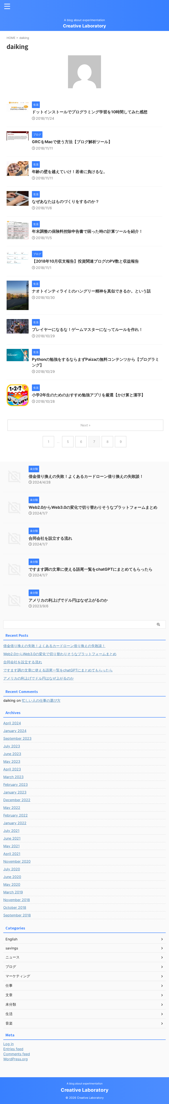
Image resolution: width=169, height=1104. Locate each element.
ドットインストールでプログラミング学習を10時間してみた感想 (89, 112)
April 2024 (12, 723)
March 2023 (13, 777)
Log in (8, 1044)
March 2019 (13, 892)
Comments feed (16, 1054)
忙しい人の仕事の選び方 (41, 700)
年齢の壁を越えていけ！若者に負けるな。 (69, 171)
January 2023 (14, 792)
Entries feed (13, 1049)
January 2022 (14, 823)
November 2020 (17, 861)
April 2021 (11, 853)
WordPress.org (15, 1059)
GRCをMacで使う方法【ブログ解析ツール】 (72, 141)
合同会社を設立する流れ (50, 538)
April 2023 (12, 769)
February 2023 (15, 784)
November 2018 (16, 900)
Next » (85, 425)
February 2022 (15, 815)
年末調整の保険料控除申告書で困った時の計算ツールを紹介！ (87, 231)
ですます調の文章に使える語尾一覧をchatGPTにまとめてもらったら (90, 569)
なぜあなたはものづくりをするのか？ (65, 201)
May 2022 (11, 807)
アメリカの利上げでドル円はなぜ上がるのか (68, 600)
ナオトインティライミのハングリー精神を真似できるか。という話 (91, 291)
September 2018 (17, 915)
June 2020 (12, 877)
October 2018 (14, 907)
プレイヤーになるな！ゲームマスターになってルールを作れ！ (87, 329)
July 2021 (11, 830)
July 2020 (11, 869)
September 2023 (17, 738)
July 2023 (11, 746)
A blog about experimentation (85, 1083)
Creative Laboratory (84, 26)
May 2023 (11, 761)
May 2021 (11, 846)
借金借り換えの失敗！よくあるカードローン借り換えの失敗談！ (86, 476)
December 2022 (16, 800)
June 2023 (12, 754)
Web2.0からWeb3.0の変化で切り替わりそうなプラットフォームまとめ (93, 507)
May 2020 (11, 884)
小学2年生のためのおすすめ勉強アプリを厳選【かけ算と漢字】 (88, 395)
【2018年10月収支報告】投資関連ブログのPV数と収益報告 (85, 261)
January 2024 (14, 731)
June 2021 (11, 838)
